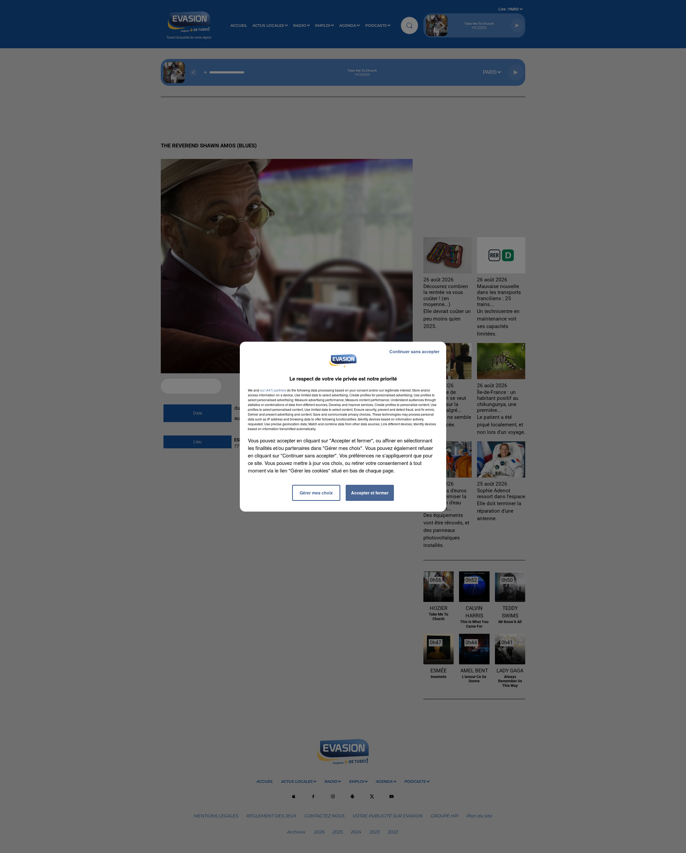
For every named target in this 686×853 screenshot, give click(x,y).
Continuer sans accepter (414, 351)
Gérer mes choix (316, 493)
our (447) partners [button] (273, 390)
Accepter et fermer (370, 493)
